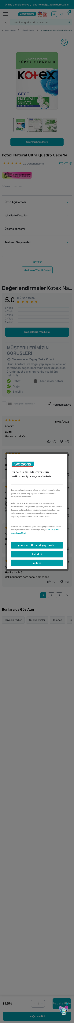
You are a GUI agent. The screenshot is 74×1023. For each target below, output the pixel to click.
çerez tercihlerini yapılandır (37, 545)
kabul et (37, 554)
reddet (37, 563)
